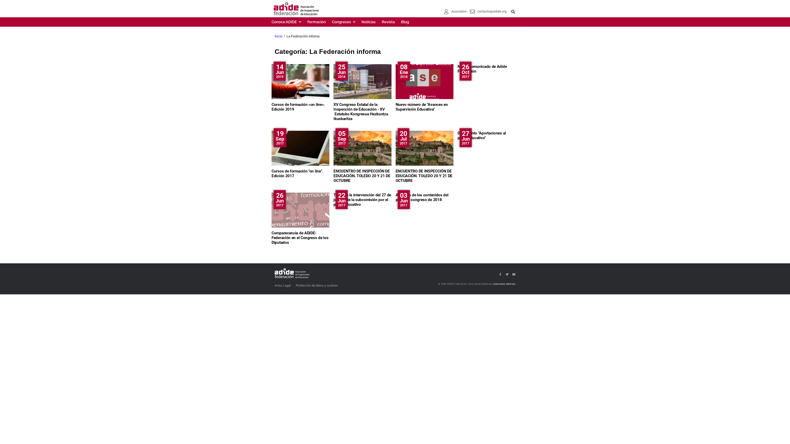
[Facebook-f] (500, 274)
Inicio (278, 36)
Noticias (368, 22)
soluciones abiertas (504, 284)
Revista (388, 22)
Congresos (341, 22)
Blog (405, 22)
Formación (316, 22)
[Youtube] (513, 274)
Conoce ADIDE (284, 22)
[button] (513, 11)
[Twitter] (507, 274)
